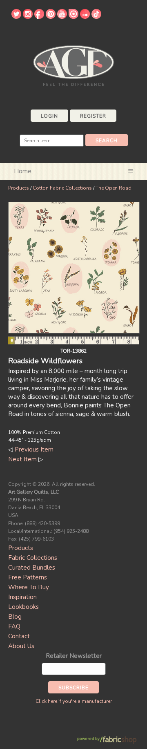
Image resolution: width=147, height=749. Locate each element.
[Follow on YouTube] (62, 17)
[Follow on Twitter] (16, 17)
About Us (21, 646)
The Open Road (113, 188)
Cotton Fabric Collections (62, 188)
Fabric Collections (32, 558)
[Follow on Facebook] (39, 17)
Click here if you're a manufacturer (74, 701)
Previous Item (34, 449)
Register (93, 116)
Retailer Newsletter (74, 656)
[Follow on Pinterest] (51, 17)
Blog (15, 617)
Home (22, 171)
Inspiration (22, 597)
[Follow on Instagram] (28, 17)
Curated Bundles (31, 567)
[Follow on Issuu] (73, 17)
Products (18, 188)
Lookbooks (23, 607)
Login (49, 116)
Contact (19, 636)
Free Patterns (27, 577)
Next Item (22, 459)
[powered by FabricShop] (107, 740)
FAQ (14, 626)
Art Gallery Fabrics (73, 64)
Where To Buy (28, 587)
